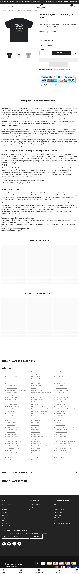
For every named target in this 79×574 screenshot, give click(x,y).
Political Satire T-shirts (37, 448)
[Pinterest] (4, 544)
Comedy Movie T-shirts (13, 406)
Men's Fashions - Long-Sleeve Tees (40, 409)
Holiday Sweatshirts (36, 381)
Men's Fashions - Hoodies (38, 406)
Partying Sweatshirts (36, 439)
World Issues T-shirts (61, 457)
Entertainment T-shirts (13, 443)
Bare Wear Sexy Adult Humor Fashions (17, 390)
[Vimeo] (19, 544)
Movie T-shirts (35, 422)
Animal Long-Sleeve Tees (13, 376)
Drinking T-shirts (11, 422)
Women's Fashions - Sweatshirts (64, 443)
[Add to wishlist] (75, 53)
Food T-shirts (10, 457)
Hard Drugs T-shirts (36, 374)
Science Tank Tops (61, 376)
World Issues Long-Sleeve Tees (64, 453)
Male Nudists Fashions (37, 399)
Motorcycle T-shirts (36, 420)
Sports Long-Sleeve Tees (62, 397)
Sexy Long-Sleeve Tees (62, 381)
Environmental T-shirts (13, 448)
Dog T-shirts (10, 420)
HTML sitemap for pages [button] (14, 481)
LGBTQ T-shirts (35, 395)
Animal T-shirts (11, 381)
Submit (36, 536)
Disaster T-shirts (11, 418)
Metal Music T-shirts (36, 418)
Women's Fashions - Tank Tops (64, 448)
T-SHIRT (58, 418)
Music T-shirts (35, 425)
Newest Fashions (35, 429)
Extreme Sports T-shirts (13, 450)
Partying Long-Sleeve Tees (38, 436)
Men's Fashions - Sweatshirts (39, 411)
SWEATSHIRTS (59, 416)
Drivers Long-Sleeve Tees (13, 427)
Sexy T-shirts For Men (61, 388)
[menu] (4, 6)
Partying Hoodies (35, 434)
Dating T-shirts (11, 416)
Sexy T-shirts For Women (62, 390)
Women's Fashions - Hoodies (63, 439)
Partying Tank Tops (36, 443)
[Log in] (75, 6)
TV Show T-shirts (60, 425)
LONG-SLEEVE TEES (36, 397)
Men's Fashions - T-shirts (38, 413)
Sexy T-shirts (59, 385)
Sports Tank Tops (60, 404)
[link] (13, 279)
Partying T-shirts (35, 441)
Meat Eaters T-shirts (36, 402)
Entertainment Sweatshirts (14, 441)
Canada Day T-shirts (12, 397)
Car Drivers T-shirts (12, 399)
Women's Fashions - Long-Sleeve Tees (66, 441)
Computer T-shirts (11, 409)
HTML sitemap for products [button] (16, 472)
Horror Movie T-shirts (36, 390)
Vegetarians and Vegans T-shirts (65, 427)
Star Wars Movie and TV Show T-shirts (66, 409)
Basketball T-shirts (12, 392)
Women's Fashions (61, 436)
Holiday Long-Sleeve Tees (38, 378)
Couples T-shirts (11, 411)
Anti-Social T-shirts (12, 385)
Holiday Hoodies (35, 376)
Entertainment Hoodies (13, 436)
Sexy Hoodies (59, 378)
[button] (58, 64)
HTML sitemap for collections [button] (18, 361)
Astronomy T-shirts (12, 388)
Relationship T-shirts (36, 450)
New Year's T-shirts (36, 427)
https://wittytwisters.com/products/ (15, 229)
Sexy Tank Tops (60, 392)
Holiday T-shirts (35, 383)
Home (3, 11)
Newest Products (35, 432)
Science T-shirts (60, 374)
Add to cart (61, 53)
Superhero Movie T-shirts (62, 413)
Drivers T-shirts (11, 432)
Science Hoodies (35, 459)
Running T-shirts (35, 455)
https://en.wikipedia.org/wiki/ (12, 231)
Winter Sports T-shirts (62, 434)
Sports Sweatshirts (61, 399)
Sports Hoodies (60, 395)
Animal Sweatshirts (12, 378)
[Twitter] (14, 544)
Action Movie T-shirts (12, 372)
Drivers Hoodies (11, 425)
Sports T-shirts (60, 402)
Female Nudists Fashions (13, 455)
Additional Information (45, 101)
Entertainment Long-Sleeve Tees (15, 439)
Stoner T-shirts (60, 411)
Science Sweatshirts (61, 372)
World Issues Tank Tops (62, 459)
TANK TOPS (58, 422)
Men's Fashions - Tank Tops (38, 416)
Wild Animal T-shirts (61, 432)
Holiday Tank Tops (36, 385)
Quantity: (43, 49)
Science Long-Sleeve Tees (38, 462)
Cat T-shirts (10, 402)
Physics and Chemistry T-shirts (39, 446)
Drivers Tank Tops (11, 434)
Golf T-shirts (10, 462)
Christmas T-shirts (12, 404)
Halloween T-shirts (36, 372)
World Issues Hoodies (61, 450)
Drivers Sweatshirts (12, 429)
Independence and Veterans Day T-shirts (42, 392)
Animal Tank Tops (11, 383)
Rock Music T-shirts (36, 453)
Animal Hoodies (11, 374)
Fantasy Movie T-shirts (13, 453)
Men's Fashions (35, 404)
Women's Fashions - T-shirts (63, 446)
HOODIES (33, 388)
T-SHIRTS (58, 420)
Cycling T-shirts (11, 413)
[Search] (12, 6)
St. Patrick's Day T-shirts (62, 406)
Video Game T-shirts (61, 429)
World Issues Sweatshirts (62, 455)
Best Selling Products (12, 395)
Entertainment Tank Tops (13, 446)
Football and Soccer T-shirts (14, 459)
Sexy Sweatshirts (60, 383)
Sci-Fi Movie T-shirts (36, 457)
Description (26, 101)
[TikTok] (9, 544)
